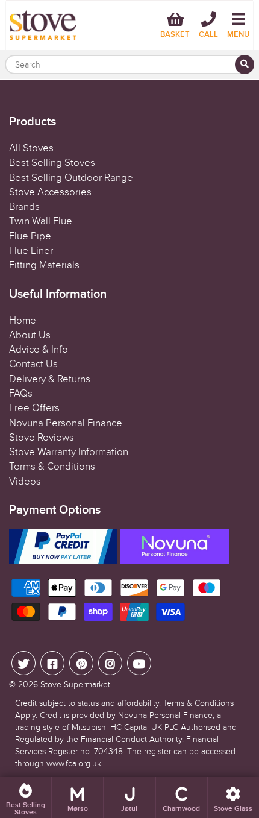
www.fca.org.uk (73, 763)
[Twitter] (23, 663)
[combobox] (129, 64)
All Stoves (31, 148)
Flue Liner (31, 251)
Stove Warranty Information (68, 452)
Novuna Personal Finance (65, 423)
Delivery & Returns (49, 379)
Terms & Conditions (52, 467)
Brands (24, 207)
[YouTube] (139, 663)
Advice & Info (38, 350)
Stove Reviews (41, 438)
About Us (30, 335)
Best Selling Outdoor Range (71, 178)
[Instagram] (110, 663)
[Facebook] (52, 663)
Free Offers (34, 408)
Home (22, 321)
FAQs (21, 394)
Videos (25, 482)
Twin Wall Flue (40, 221)
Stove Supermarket (75, 684)
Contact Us (33, 364)
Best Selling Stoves (52, 163)
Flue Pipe (30, 236)
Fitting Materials (44, 265)
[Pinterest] (81, 663)
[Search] (244, 64)
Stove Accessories (50, 192)
